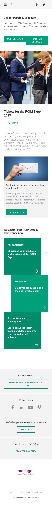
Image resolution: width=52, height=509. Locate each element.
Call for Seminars (37, 40)
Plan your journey (26, 451)
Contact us (26, 429)
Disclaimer (38, 492)
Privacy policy (25, 492)
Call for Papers (14, 39)
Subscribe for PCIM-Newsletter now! (26, 384)
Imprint (13, 492)
